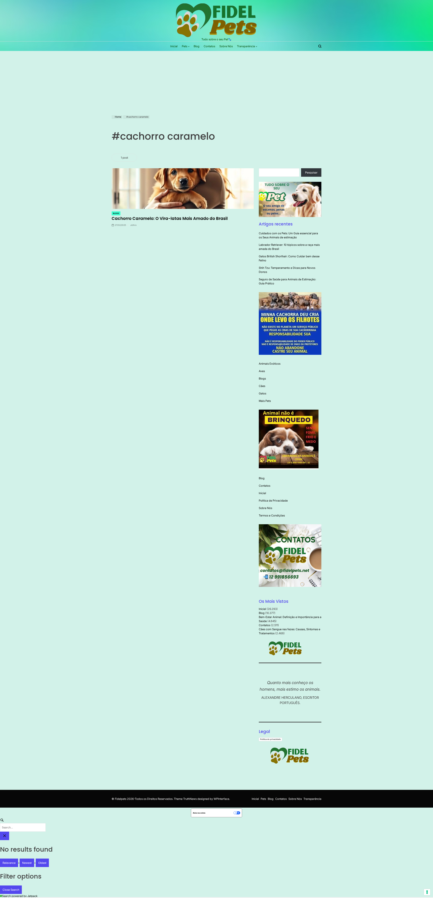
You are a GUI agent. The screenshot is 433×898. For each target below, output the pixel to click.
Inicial (174, 46)
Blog (196, 46)
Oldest (42, 862)
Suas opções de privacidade (220, 813)
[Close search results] (4, 836)
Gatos (262, 393)
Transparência (246, 46)
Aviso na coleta (199, 813)
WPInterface (221, 798)
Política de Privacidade (273, 500)
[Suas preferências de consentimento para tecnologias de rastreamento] (427, 892)
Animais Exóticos (269, 363)
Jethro (133, 225)
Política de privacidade (270, 739)
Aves (262, 371)
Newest (27, 862)
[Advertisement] (216, 76)
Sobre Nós (226, 46)
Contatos (209, 46)
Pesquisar (311, 172)
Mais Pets (265, 401)
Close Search (11, 889)
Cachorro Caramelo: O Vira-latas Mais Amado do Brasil (170, 218)
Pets (184, 46)
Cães (262, 386)
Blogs (116, 213)
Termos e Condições (272, 515)
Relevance (9, 862)
